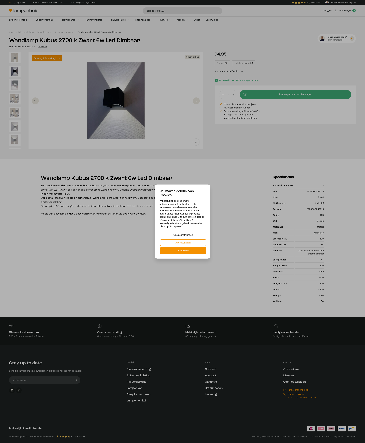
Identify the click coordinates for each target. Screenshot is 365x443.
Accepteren (183, 250)
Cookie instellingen (183, 235)
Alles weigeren (183, 242)
